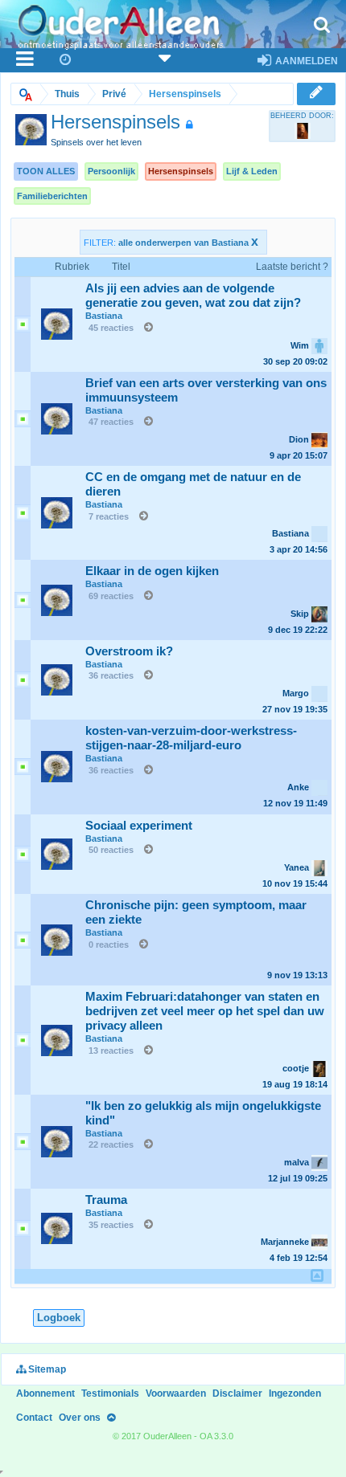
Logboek (58, 1318)
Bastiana (103, 315)
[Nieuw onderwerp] (316, 93)
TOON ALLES (46, 171)
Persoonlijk (111, 171)
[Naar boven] (111, 1418)
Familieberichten (52, 196)
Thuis (67, 94)
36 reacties (111, 675)
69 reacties (111, 596)
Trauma (106, 1199)
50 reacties (111, 850)
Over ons (80, 1417)
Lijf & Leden (252, 171)
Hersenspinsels (180, 171)
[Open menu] (25, 60)
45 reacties (111, 328)
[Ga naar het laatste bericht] (144, 328)
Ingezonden (295, 1393)
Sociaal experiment (138, 825)
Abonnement (45, 1393)
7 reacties (109, 516)
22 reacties (111, 1144)
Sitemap (46, 1369)
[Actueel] (65, 60)
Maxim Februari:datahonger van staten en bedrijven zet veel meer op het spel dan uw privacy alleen (204, 1011)
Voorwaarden (176, 1393)
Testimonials (110, 1393)
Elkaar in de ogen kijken (152, 571)
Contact (34, 1417)
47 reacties (111, 421)
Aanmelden (305, 61)
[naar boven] (317, 1275)
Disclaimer (237, 1393)
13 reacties (111, 1050)
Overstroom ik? (129, 651)
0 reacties (109, 944)
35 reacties (111, 1225)
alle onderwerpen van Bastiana (188, 242)
